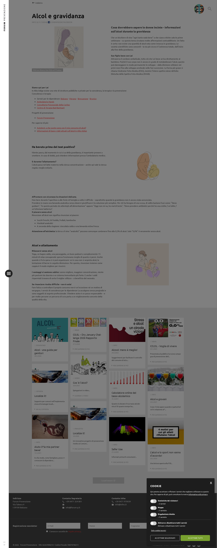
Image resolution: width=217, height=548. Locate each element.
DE (4, 542)
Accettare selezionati (165, 538)
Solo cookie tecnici (158, 530)
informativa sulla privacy (198, 494)
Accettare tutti (195, 538)
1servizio (162, 510)
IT (4, 545)
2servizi (162, 503)
